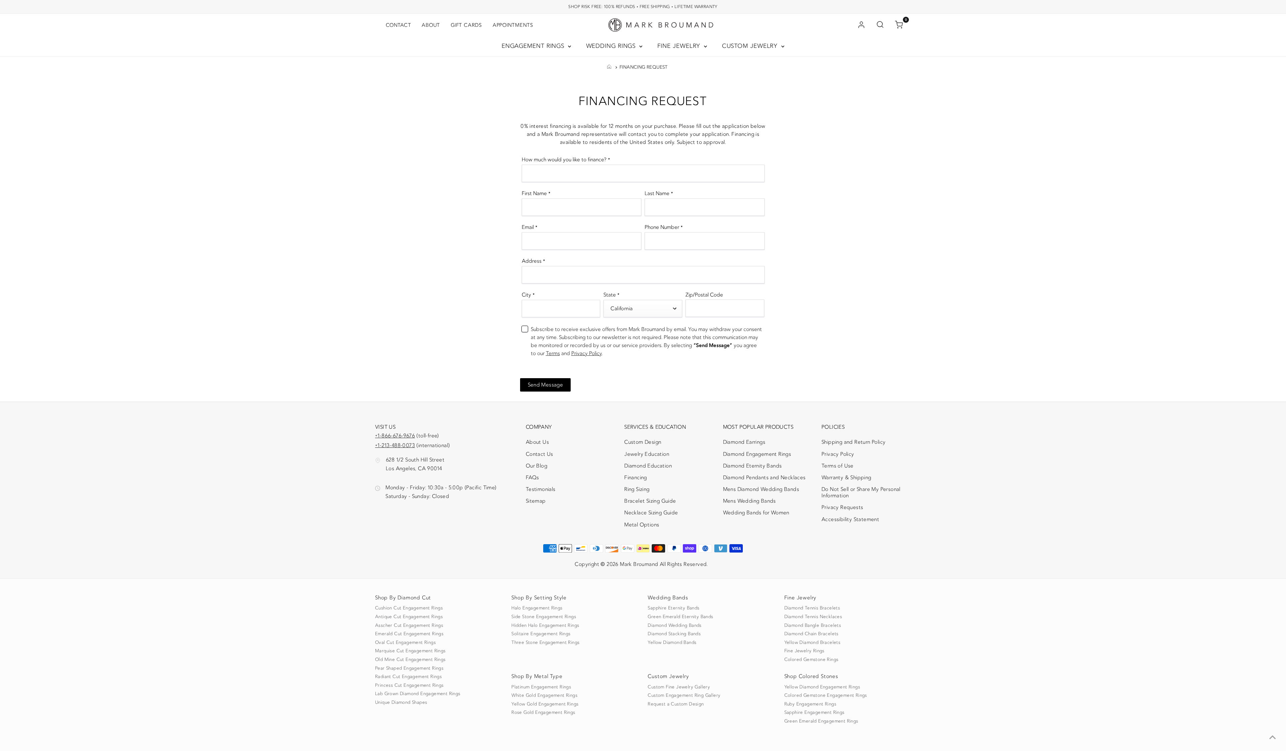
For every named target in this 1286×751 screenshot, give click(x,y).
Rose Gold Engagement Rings (543, 712)
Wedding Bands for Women (756, 513)
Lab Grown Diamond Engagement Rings (417, 693)
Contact (398, 25)
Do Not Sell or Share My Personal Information (861, 492)
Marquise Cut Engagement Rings (410, 651)
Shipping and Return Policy (853, 442)
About (431, 25)
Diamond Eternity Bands (752, 466)
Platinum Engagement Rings (541, 687)
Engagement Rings (534, 46)
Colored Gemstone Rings (811, 659)
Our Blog (536, 466)
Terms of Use (837, 466)
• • (643, 6)
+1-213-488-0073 (395, 445)
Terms (553, 353)
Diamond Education (648, 466)
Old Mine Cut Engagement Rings (410, 659)
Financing (635, 478)
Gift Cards (466, 25)
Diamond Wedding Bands (674, 625)
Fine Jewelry (680, 46)
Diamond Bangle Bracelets (812, 625)
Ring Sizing (636, 489)
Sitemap (536, 501)
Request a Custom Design (676, 704)
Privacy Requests (842, 507)
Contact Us (539, 454)
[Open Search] (880, 25)
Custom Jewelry (751, 46)
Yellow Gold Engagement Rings (544, 704)
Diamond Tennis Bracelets (812, 608)
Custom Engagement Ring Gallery (684, 695)
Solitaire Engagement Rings (540, 634)
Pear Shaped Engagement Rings (409, 668)
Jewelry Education (646, 454)
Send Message (545, 385)
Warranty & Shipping (846, 478)
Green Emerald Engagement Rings (821, 721)
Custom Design (642, 442)
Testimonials (541, 489)
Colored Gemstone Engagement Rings (825, 695)
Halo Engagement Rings (536, 608)
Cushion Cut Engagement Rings (409, 608)
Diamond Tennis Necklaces (813, 616)
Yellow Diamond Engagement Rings (822, 687)
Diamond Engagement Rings (757, 454)
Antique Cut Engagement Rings (409, 616)
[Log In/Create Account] (861, 25)
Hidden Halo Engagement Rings (545, 625)
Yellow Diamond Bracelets (812, 642)
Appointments (513, 25)
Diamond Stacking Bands (674, 634)
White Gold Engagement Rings (544, 695)
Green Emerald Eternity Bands (680, 616)
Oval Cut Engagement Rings (405, 642)
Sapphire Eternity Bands (673, 608)
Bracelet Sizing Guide (650, 501)
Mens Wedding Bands (749, 501)
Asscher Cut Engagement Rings (409, 625)
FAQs (532, 478)
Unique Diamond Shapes (401, 702)
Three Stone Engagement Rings (545, 642)
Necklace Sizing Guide (651, 513)
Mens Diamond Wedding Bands (761, 489)
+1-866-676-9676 (395, 436)
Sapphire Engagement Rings (814, 712)
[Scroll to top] (1272, 737)
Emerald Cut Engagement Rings (409, 634)
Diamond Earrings (744, 442)
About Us (537, 442)
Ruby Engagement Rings (810, 704)
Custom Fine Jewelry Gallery (679, 687)
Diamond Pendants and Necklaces (764, 478)
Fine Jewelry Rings (804, 651)
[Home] (609, 67)
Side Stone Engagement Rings (543, 616)
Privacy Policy (586, 353)
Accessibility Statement (850, 520)
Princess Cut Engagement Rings (409, 685)
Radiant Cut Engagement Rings (408, 676)
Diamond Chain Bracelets (811, 634)
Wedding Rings (612, 46)
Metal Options (641, 525)
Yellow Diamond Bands (672, 642)
